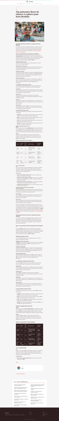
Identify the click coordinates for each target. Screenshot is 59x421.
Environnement (36, 3)
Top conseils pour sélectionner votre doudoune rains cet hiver (21, 399)
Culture (24, 3)
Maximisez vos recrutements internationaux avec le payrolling (20, 396)
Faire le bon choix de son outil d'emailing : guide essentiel (20, 405)
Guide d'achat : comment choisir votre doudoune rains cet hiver (20, 402)
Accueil (18, 3)
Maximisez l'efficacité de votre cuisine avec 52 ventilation (38, 389)
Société (41, 3)
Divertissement (28, 3)
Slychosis (31, 1)
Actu (21, 3)
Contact (44, 415)
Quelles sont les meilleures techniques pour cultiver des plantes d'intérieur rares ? (20, 388)
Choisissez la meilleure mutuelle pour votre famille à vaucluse (37, 397)
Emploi (32, 3)
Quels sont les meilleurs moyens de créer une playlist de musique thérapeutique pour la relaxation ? (38, 385)
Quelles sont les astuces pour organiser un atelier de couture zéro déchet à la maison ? (20, 391)
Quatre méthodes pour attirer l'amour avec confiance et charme (37, 395)
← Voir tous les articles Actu (20, 373)
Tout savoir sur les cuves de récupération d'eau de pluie (37, 403)
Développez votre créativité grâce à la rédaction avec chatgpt (36, 392)
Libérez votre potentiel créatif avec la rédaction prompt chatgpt (36, 400)
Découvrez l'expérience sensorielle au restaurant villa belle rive (20, 385)
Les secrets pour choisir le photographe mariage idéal (20, 394)
